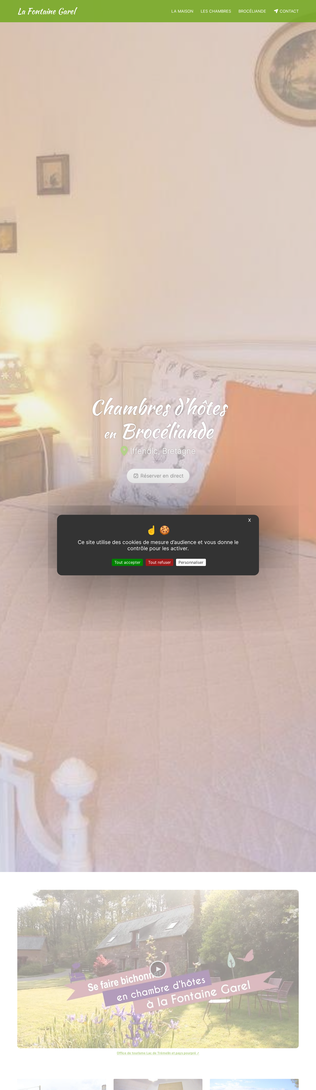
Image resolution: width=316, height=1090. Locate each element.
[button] (23, 436)
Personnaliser (190, 562)
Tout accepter (127, 562)
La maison (182, 11)
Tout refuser (159, 562)
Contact (288, 11)
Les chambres (216, 11)
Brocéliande (252, 11)
